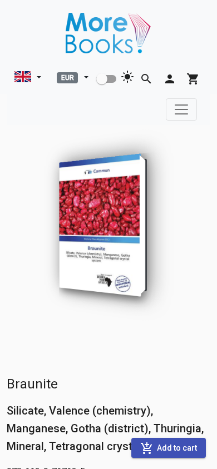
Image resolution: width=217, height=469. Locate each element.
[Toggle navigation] (181, 109)
